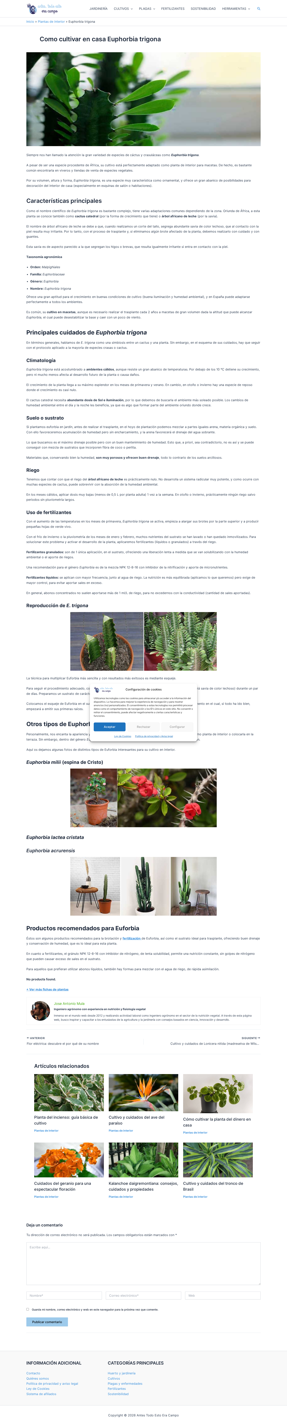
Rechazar (143, 727)
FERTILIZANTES (172, 9)
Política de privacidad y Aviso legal (154, 736)
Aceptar (109, 727)
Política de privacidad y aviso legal (52, 1383)
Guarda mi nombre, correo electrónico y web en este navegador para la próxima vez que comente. (95, 1309)
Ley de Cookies (122, 736)
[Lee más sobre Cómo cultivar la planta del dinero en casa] (218, 1093)
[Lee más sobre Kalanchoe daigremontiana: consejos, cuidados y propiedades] (143, 1160)
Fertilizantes (117, 1389)
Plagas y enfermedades (125, 1383)
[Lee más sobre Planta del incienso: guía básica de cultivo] (69, 1092)
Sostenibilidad (118, 1394)
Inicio (30, 21)
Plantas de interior (51, 21)
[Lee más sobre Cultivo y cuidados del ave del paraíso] (143, 1092)
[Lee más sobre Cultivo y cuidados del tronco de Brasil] (218, 1160)
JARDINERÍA (98, 9)
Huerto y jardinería (121, 1373)
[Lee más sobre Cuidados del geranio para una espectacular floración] (69, 1160)
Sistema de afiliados (41, 1394)
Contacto (33, 1373)
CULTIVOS (121, 9)
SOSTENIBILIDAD (203, 9)
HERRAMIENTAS (234, 9)
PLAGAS (145, 9)
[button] (131, 8)
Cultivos (114, 1378)
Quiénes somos (37, 1378)
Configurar (177, 727)
